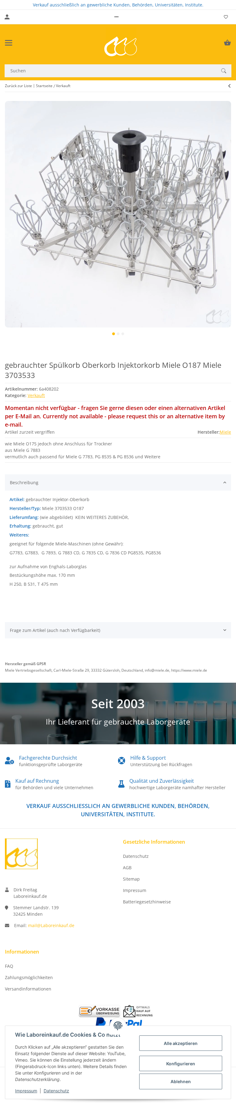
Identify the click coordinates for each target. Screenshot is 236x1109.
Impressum (26, 1090)
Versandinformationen (28, 989)
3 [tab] (122, 333)
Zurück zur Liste (18, 85)
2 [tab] (118, 333)
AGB (127, 867)
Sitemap (131, 879)
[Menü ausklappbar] (8, 42)
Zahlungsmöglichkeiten (29, 977)
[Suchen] (223, 70)
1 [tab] (113, 333)
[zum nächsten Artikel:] (229, 85)
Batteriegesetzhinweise (147, 902)
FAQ (9, 966)
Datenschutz (56, 1090)
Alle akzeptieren (181, 1043)
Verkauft (36, 395)
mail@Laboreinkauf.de (51, 925)
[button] (116, 16)
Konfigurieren (180, 1063)
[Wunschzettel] (225, 17)
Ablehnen (181, 1081)
